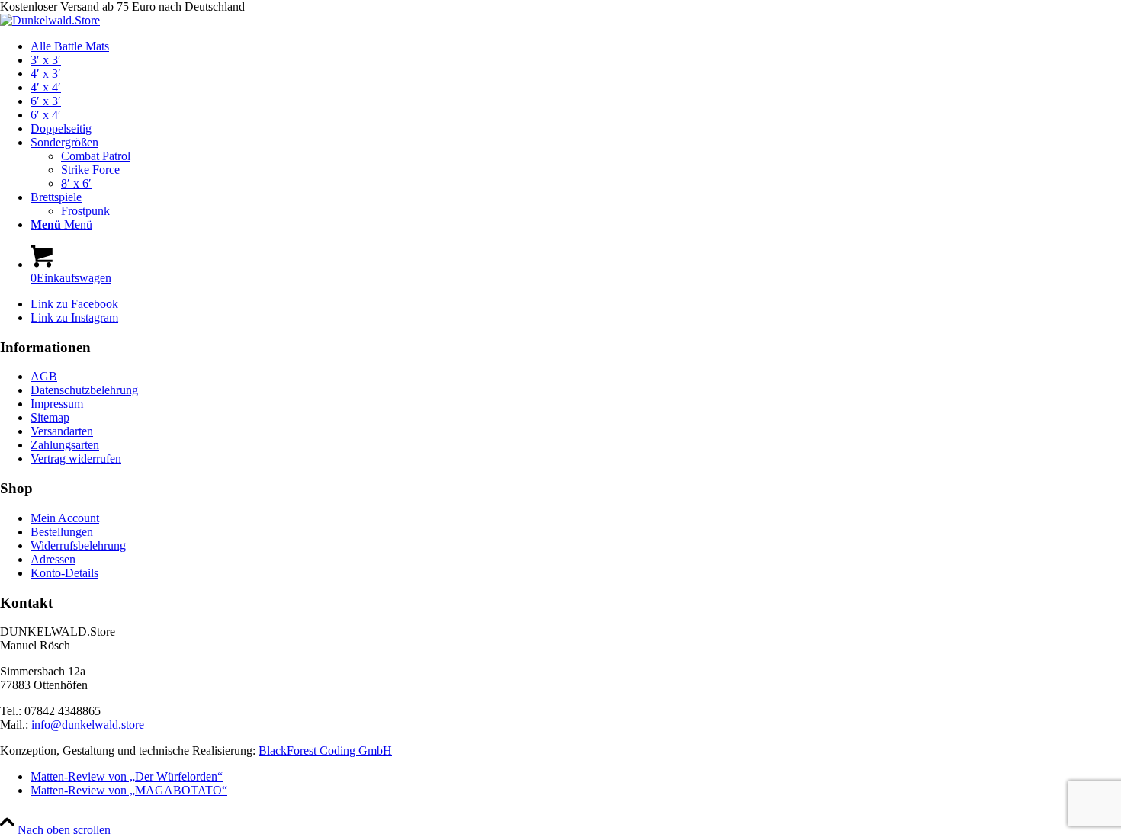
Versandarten (62, 431)
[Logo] (50, 20)
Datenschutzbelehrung (84, 389)
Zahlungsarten (65, 444)
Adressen (53, 559)
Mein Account (65, 518)
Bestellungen (62, 531)
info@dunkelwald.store (87, 724)
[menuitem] (576, 46)
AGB (44, 376)
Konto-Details (64, 572)
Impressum (57, 403)
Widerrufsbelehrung (78, 545)
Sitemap (50, 417)
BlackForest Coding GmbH (325, 750)
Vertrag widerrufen (76, 458)
